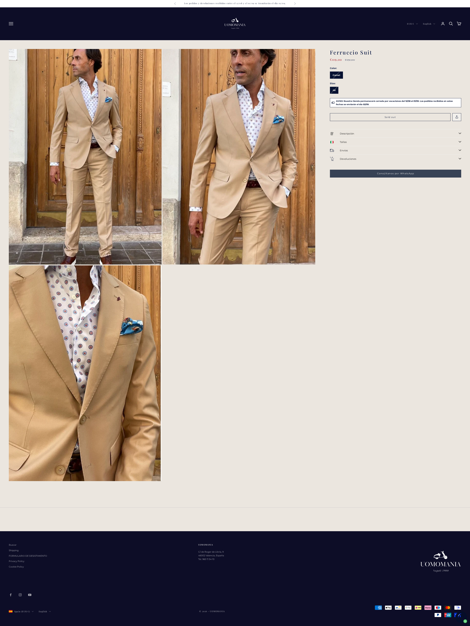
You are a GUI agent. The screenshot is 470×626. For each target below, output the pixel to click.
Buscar (13, 544)
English (427, 23)
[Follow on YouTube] (30, 595)
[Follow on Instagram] (20, 595)
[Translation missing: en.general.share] (456, 117)
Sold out (390, 117)
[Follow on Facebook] (10, 595)
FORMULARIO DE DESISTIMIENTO (28, 555)
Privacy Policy (16, 561)
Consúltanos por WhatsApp (395, 173)
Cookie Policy (16, 566)
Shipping (14, 550)
